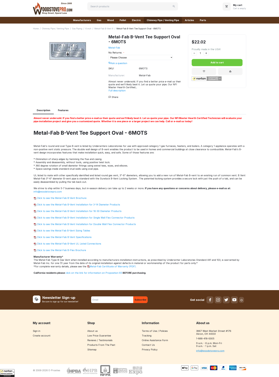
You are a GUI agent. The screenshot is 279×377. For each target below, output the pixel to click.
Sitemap (91, 349)
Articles (189, 20)
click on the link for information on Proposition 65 (94, 272)
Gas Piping (77, 28)
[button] (7, 373)
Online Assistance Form (155, 340)
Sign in (36, 330)
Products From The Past (101, 344)
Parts (203, 20)
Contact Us (148, 344)
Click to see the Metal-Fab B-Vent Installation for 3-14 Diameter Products (78, 204)
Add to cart (217, 62)
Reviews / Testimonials (99, 340)
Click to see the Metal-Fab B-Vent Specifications (64, 237)
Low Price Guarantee (99, 335)
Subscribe (140, 299)
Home (36, 28)
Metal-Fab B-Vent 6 (103, 28)
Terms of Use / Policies (155, 330)
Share (114, 97)
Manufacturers (82, 20)
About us (92, 330)
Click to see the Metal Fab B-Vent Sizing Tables (63, 230)
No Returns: (115, 52)
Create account (41, 335)
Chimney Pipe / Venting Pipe (163, 20)
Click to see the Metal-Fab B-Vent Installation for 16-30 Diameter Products (78, 211)
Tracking (146, 335)
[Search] (174, 6)
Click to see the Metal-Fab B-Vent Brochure (61, 198)
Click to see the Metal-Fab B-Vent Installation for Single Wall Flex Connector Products (85, 217)
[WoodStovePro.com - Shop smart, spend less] (52, 8)
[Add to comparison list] (230, 71)
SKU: (111, 68)
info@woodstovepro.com (48, 191)
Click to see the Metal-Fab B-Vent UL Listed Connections (68, 243)
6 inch (88, 28)
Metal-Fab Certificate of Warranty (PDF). (113, 266)
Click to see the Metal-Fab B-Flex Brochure (61, 250)
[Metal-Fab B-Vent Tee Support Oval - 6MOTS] (68, 51)
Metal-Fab (114, 47)
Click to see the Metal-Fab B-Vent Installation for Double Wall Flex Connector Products (86, 224)
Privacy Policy (150, 349)
